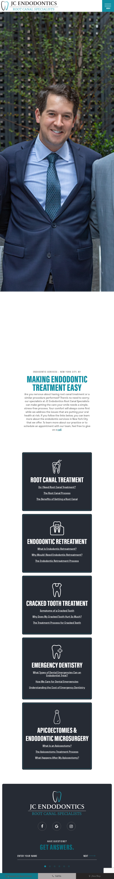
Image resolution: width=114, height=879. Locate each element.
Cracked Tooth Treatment (57, 602)
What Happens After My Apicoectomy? (57, 758)
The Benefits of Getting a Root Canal (57, 499)
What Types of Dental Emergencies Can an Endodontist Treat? (57, 673)
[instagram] (71, 826)
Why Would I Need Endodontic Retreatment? (57, 555)
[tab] (45, 866)
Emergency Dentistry (57, 664)
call (59, 429)
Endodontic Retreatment (57, 541)
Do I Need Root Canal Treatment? (57, 487)
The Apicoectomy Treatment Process (57, 752)
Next (85, 856)
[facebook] (42, 826)
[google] (56, 826)
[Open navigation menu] (108, 6)
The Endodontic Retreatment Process (57, 561)
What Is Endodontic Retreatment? (57, 549)
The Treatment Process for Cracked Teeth (57, 623)
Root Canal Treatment (57, 479)
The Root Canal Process (57, 493)
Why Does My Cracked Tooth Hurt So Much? (57, 616)
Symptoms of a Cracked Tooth (57, 610)
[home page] (29, 6)
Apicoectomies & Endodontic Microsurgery (57, 733)
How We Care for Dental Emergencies (57, 681)
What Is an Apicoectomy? (57, 746)
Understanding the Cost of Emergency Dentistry (57, 687)
